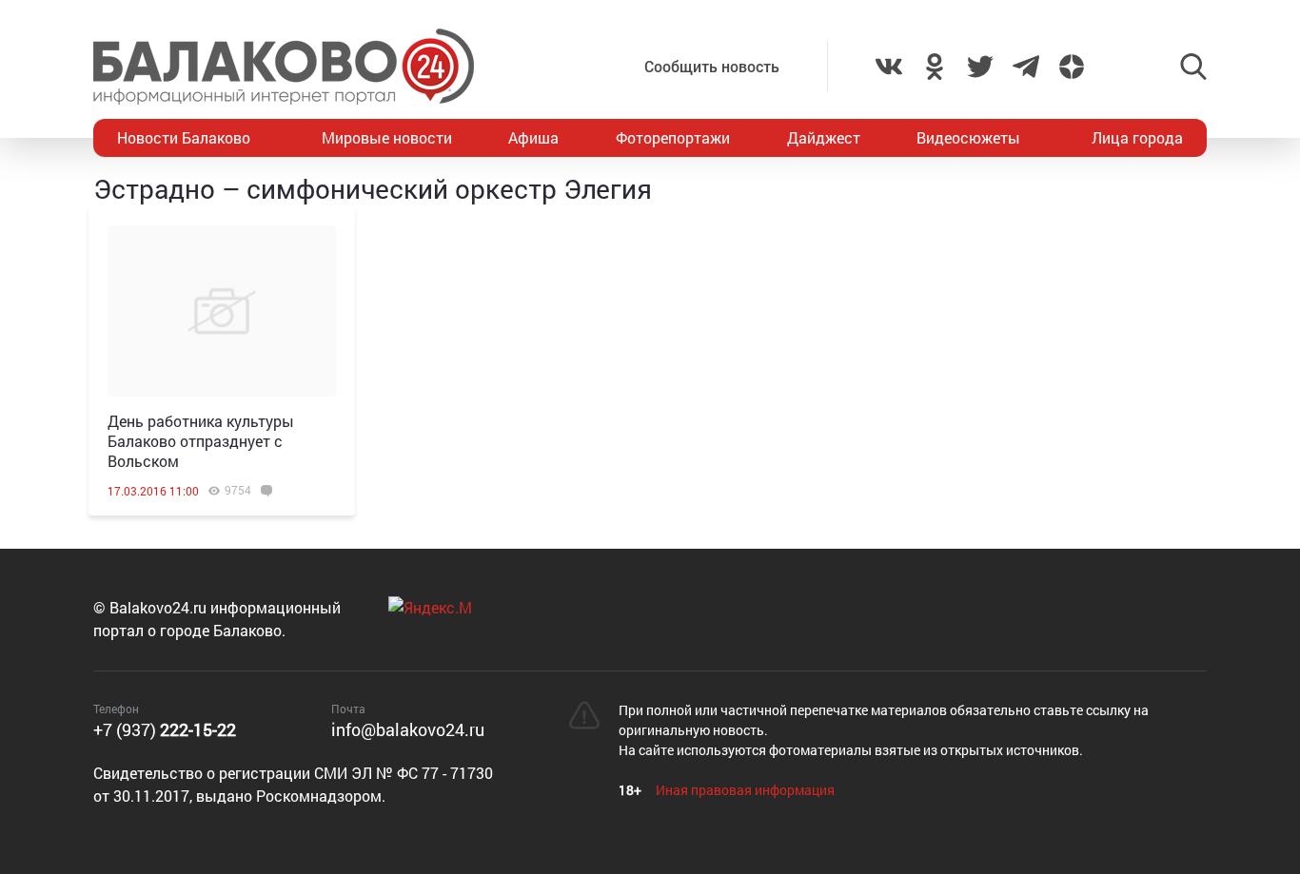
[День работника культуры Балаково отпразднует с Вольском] (222, 311)
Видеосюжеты (968, 137)
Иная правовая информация (745, 790)
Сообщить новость (711, 66)
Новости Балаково (183, 137)
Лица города (1137, 137)
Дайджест (823, 137)
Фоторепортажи (673, 137)
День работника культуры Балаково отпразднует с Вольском (201, 441)
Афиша (533, 137)
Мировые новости (387, 137)
